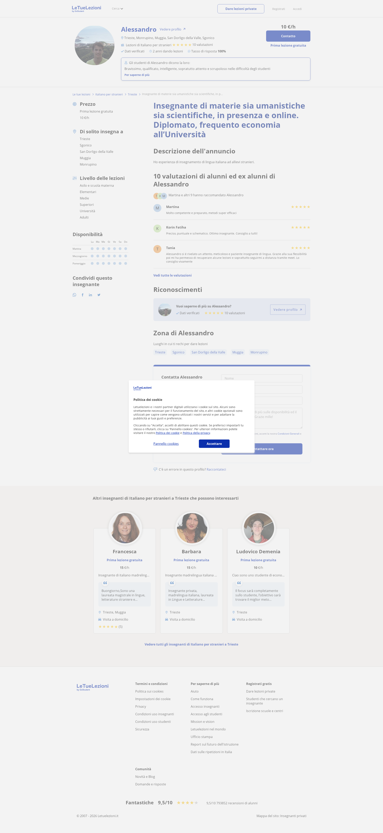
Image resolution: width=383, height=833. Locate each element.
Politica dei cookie (168, 433)
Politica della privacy (196, 433)
